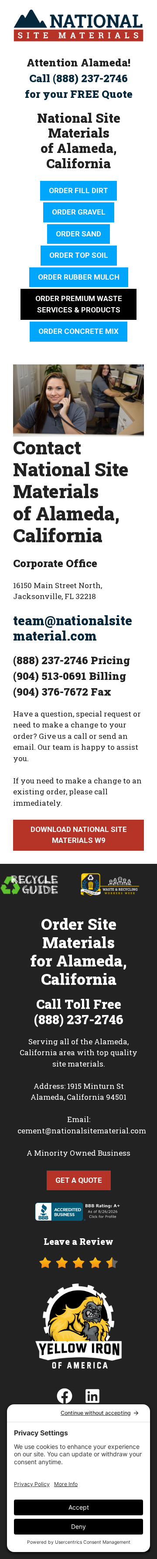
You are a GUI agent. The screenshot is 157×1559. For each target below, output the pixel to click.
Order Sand (78, 233)
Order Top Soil (78, 255)
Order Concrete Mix (78, 331)
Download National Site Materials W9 (79, 835)
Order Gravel (79, 212)
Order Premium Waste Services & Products (78, 304)
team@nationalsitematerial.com (72, 628)
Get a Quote (78, 1180)
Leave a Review (78, 1241)
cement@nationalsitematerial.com (81, 1131)
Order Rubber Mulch (78, 277)
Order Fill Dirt (78, 190)
